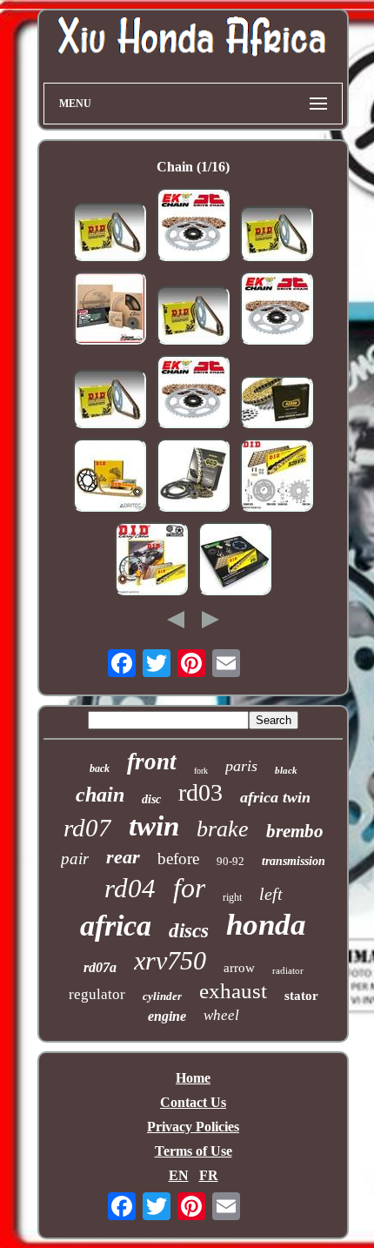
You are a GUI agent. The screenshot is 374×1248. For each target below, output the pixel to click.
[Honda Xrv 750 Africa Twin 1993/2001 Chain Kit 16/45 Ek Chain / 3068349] (277, 310)
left (271, 893)
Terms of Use (193, 1151)
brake (223, 829)
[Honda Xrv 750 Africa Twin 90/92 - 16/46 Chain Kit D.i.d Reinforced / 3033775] (193, 317)
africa (115, 925)
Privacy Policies (193, 1126)
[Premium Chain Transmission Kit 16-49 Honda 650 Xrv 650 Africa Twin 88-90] (151, 560)
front (152, 761)
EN (179, 1175)
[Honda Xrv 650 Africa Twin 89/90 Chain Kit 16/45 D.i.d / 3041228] (277, 235)
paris (241, 766)
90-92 (230, 861)
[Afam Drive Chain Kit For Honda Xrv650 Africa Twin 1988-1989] (277, 403)
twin (154, 826)
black (286, 770)
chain (100, 794)
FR (208, 1175)
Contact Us (193, 1102)
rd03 (200, 792)
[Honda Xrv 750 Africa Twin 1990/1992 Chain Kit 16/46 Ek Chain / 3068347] (193, 393)
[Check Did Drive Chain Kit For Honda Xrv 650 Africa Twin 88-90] (110, 477)
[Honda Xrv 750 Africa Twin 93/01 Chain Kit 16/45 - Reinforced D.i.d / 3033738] (110, 233)
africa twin (275, 797)
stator (301, 996)
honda (266, 925)
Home (193, 1077)
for (189, 887)
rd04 (130, 888)
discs (189, 931)
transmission (293, 861)
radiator (288, 970)
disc (151, 799)
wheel (221, 1015)
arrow (239, 968)
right (232, 897)
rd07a (100, 967)
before (178, 858)
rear (123, 857)
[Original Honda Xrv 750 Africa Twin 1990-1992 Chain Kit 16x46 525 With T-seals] (193, 477)
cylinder (162, 996)
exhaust (233, 991)
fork (201, 770)
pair (75, 858)
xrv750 (170, 960)
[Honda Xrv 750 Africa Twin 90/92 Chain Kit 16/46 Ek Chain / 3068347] (193, 226)
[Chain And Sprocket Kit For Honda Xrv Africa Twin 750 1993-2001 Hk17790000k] (110, 310)
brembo (295, 831)
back (100, 768)
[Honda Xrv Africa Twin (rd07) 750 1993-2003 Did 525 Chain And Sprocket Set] (277, 477)
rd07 (87, 828)
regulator (97, 994)
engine (167, 1016)
